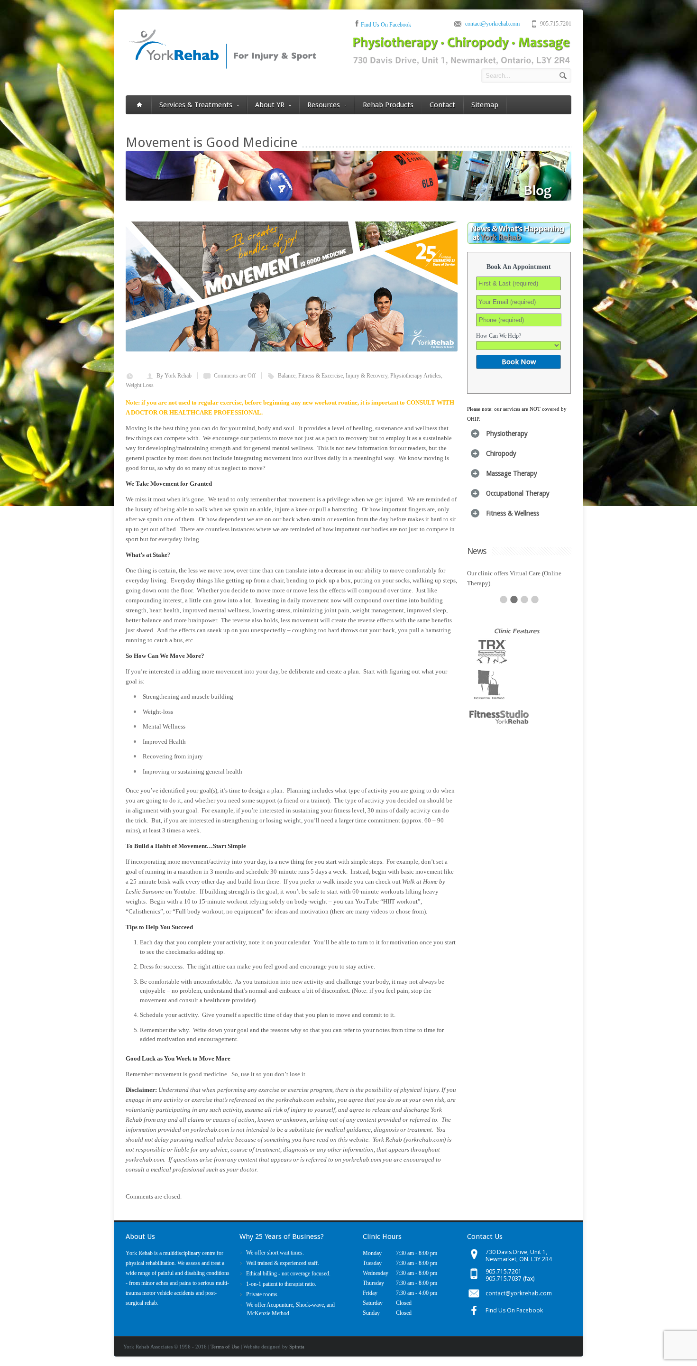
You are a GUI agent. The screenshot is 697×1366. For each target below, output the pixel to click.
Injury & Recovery (366, 375)
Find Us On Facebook (386, 24)
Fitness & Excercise (320, 375)
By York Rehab (174, 375)
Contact (442, 105)
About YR (269, 105)
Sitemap (484, 105)
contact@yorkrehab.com (492, 23)
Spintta (296, 1346)
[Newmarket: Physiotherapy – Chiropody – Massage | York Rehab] (222, 67)
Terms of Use (225, 1346)
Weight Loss (140, 385)
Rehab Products (388, 105)
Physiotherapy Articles (415, 375)
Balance (286, 375)
